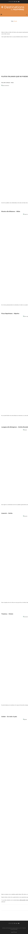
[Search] (26, 15)
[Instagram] (12, 923)
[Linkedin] (16, 1)
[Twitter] (10, 923)
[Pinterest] (14, 1)
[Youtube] (18, 1)
